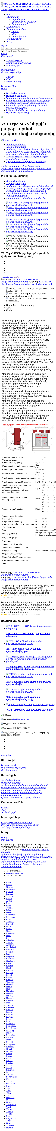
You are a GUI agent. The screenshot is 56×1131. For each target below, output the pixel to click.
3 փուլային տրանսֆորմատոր (35, 857)
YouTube (17, 277)
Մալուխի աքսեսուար (18, 113)
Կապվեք (6, 755)
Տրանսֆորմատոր (16, 93)
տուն (4, 166)
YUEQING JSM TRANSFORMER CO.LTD (25, 9)
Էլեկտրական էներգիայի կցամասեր (25, 110)
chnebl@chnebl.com (20, 719)
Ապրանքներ (14, 166)
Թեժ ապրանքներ (31, 849)
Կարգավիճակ (25, 171)
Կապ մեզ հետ (7, 277)
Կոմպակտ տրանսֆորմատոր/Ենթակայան (29, 98)
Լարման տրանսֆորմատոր (16, 859)
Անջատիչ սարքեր (16, 96)
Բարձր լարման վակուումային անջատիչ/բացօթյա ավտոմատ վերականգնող (26, 168)
